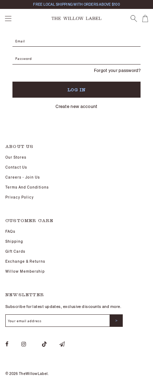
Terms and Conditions (27, 187)
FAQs (10, 231)
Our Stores (15, 157)
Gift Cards (15, 251)
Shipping (14, 241)
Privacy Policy (19, 197)
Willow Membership (25, 271)
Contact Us (16, 167)
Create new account (76, 106)
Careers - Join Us (22, 177)
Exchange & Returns (25, 261)
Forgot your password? (117, 70)
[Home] (76, 18)
